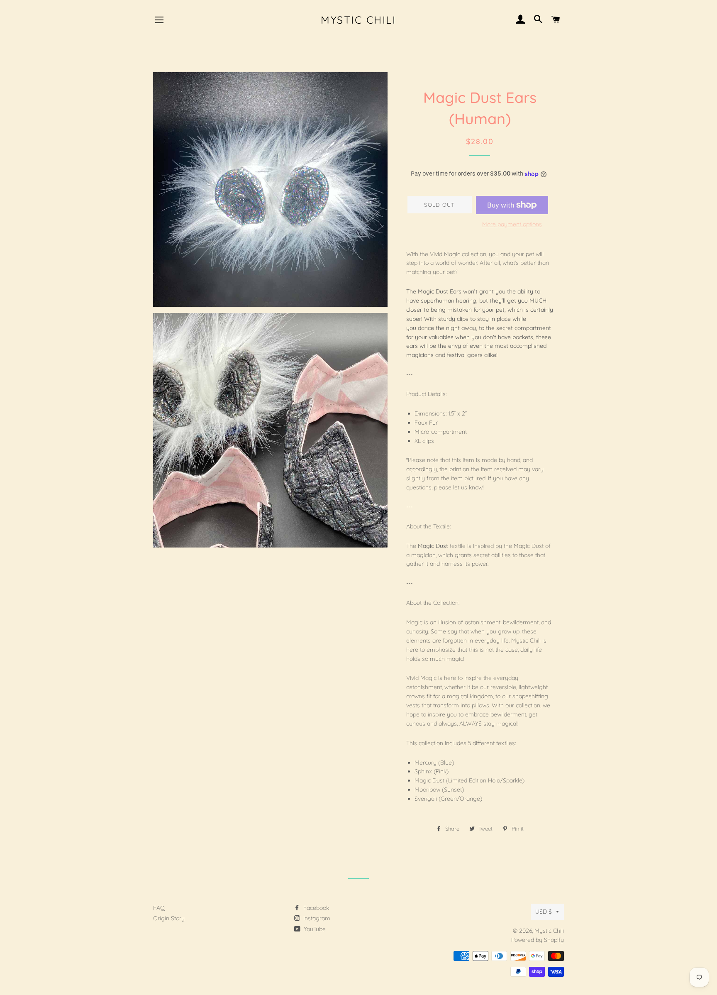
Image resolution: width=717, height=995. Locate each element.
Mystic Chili (358, 19)
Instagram (316, 918)
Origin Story (169, 918)
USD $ (543, 911)
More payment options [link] (512, 224)
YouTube (314, 929)
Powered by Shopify (537, 940)
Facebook (315, 908)
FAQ (159, 908)
